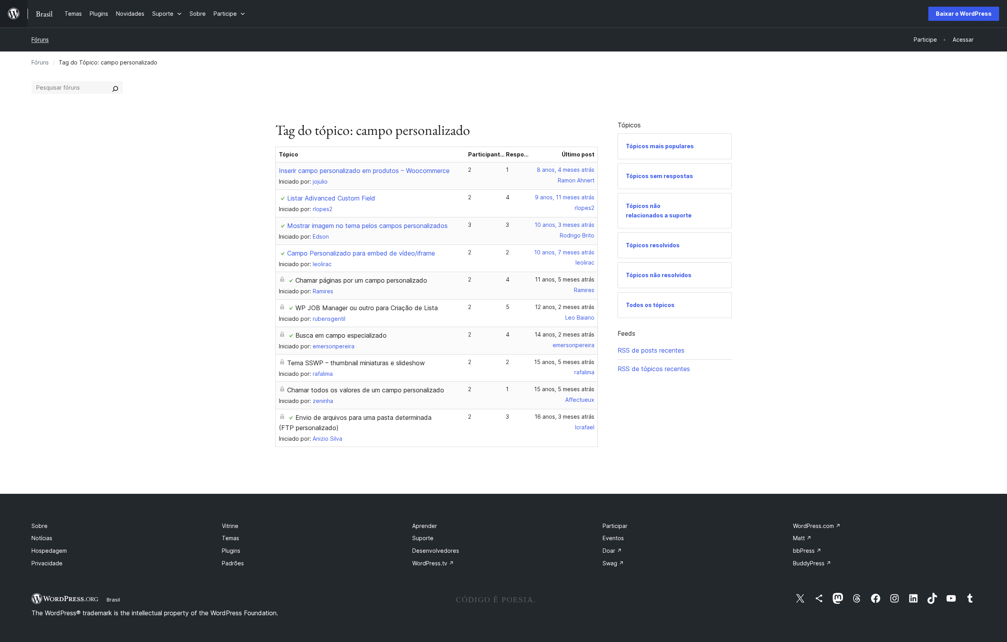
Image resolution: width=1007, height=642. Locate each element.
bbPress (807, 550)
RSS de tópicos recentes (654, 369)
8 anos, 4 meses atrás (565, 169)
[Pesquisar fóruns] (115, 87)
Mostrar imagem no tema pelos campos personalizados (367, 226)
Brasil (113, 599)
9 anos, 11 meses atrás (564, 197)
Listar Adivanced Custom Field (331, 198)
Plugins (231, 550)
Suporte (422, 538)
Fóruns (40, 39)
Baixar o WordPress (964, 13)
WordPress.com (817, 525)
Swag (613, 563)
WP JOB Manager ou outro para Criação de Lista (366, 308)
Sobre (39, 525)
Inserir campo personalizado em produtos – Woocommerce (364, 171)
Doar (612, 550)
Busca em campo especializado (341, 335)
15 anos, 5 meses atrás (564, 362)
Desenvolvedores (435, 550)
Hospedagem (49, 550)
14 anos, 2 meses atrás (564, 334)
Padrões (233, 563)
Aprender (424, 525)
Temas (230, 538)
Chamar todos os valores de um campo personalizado (365, 390)
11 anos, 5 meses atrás (564, 279)
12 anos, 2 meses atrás (564, 307)
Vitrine (230, 525)
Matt (802, 538)
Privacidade (47, 563)
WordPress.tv (433, 563)
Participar (615, 525)
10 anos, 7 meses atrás (564, 252)
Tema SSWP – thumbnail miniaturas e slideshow (356, 363)
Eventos (613, 538)
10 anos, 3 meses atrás (564, 224)
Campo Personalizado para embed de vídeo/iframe (361, 253)
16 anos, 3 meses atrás (564, 416)
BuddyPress (812, 563)
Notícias (41, 538)
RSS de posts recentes (651, 350)
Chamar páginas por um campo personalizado (361, 280)
